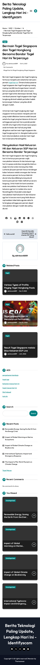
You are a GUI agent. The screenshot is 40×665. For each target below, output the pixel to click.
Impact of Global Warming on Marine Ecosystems (19, 438)
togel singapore (30, 70)
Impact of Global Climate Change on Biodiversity (18, 446)
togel (4, 42)
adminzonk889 (21, 255)
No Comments (8, 67)
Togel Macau (7, 470)
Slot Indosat (6, 392)
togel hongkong (19, 70)
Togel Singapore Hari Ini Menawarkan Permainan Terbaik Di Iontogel (16, 319)
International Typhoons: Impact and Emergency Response (18, 455)
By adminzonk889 (12, 64)
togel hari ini (8, 70)
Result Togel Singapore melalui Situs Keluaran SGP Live (19, 349)
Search (9, 407)
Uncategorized (10, 500)
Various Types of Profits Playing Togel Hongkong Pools (19, 286)
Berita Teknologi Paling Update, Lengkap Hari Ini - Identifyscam (15, 10)
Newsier (31, 659)
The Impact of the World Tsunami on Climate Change (18, 463)
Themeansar (19, 661)
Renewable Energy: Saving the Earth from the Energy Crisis (20, 430)
